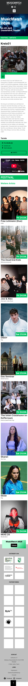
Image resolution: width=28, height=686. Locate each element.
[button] (14, 10)
